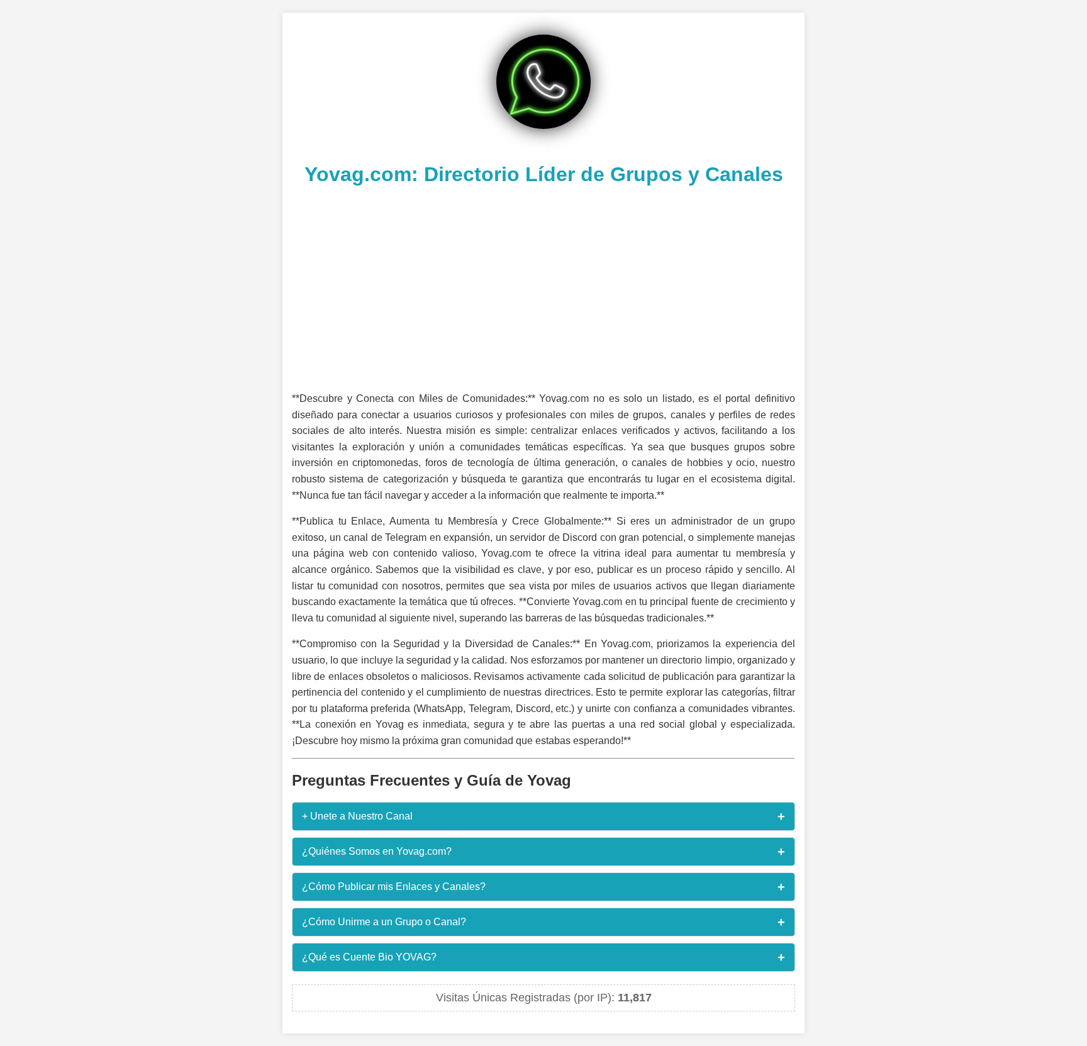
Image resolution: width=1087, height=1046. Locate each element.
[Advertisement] (543, 287)
